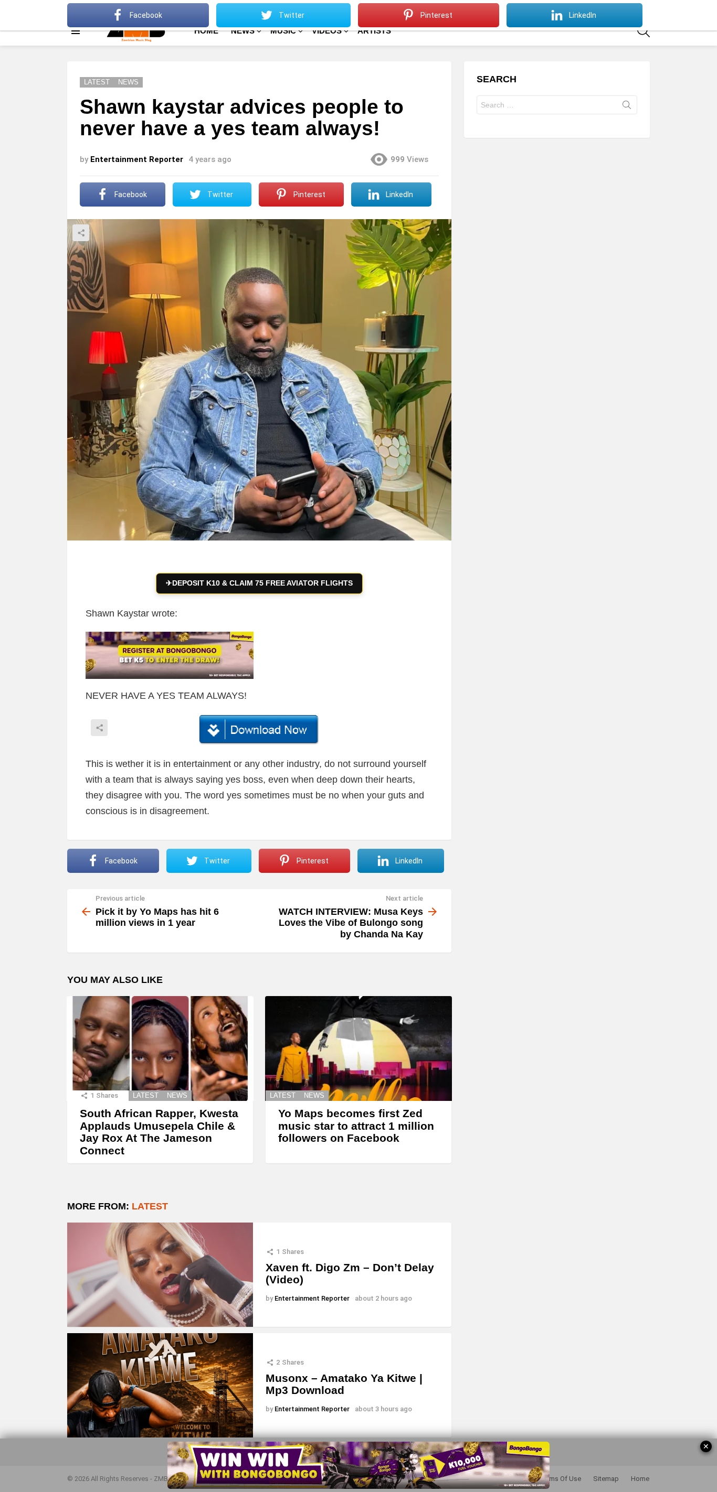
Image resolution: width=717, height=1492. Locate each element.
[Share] (259, 729)
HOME (206, 30)
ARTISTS (374, 30)
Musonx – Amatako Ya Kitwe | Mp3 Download (344, 1384)
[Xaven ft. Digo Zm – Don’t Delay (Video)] (160, 1275)
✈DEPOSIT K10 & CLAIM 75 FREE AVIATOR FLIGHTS (259, 583)
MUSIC (283, 30)
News (177, 1095)
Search (626, 106)
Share (80, 232)
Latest (146, 1095)
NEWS (243, 30)
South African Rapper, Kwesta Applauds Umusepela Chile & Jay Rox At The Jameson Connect (159, 1131)
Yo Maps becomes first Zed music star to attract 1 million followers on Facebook (356, 1125)
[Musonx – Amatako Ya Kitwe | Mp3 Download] (160, 1385)
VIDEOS (327, 30)
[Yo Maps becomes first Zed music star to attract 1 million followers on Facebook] (358, 1048)
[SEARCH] (643, 30)
